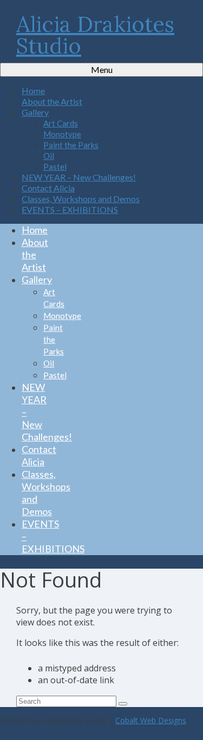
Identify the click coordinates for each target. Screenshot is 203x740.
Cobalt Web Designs (150, 720)
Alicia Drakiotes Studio (95, 34)
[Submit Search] (123, 703)
